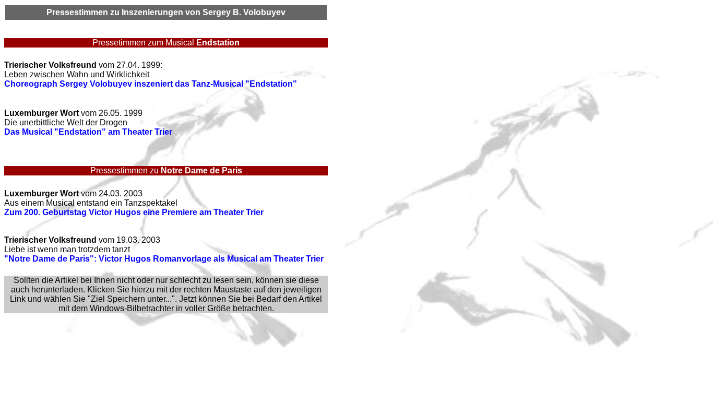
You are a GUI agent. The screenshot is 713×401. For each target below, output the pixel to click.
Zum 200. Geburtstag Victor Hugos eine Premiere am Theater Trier (134, 212)
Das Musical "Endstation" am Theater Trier (88, 131)
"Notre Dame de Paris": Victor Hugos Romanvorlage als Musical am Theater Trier (164, 258)
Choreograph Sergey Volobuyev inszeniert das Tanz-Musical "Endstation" (150, 83)
